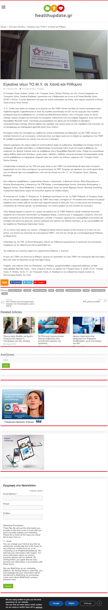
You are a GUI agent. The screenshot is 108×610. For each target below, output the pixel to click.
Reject (71, 603)
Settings (87, 603)
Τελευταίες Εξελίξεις (17, 27)
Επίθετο (6, 513)
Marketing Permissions (13, 525)
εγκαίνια (27, 290)
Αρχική (3, 27)
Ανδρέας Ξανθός (15, 290)
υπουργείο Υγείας (98, 290)
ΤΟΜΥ (86, 290)
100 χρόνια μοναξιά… (92, 301)
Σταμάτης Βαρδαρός (73, 290)
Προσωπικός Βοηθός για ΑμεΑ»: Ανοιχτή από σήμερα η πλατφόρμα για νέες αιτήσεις (18, 338)
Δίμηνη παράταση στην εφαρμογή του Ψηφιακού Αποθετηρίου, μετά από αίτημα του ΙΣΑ (87, 340)
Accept (56, 603)
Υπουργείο (40, 89)
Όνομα (6, 504)
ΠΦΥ (51, 290)
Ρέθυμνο (60, 290)
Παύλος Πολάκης (40, 290)
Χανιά (5, 293)
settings (38, 607)
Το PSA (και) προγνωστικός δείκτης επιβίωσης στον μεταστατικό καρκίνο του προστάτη (51, 340)
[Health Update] (54, 10)
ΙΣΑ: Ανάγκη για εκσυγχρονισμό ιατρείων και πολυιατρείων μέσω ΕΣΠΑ (20, 303)
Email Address (10, 494)
